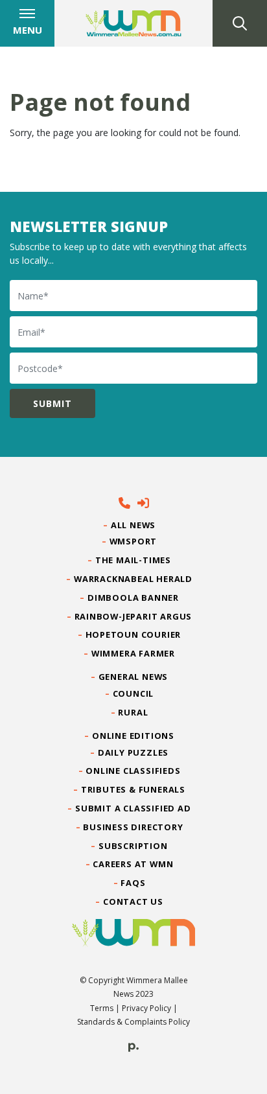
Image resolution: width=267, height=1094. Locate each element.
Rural (133, 712)
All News (133, 525)
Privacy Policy (146, 1008)
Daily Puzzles (133, 752)
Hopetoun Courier (133, 634)
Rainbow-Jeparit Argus (133, 616)
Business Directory (133, 827)
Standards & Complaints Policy (133, 1021)
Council (133, 693)
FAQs (133, 883)
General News (133, 676)
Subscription (133, 846)
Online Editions (133, 735)
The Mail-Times (133, 560)
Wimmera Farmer (133, 653)
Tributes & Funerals (133, 789)
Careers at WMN (133, 864)
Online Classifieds (133, 770)
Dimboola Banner (133, 597)
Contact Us (133, 901)
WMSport (133, 541)
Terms (101, 1008)
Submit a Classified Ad (133, 808)
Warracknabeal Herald (133, 579)
